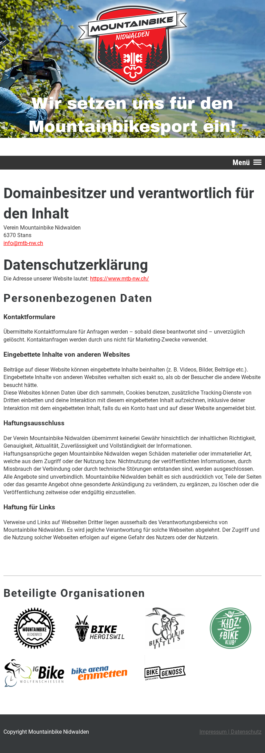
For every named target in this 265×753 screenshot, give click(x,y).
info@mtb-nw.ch (23, 243)
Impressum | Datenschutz (230, 732)
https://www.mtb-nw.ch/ (119, 278)
